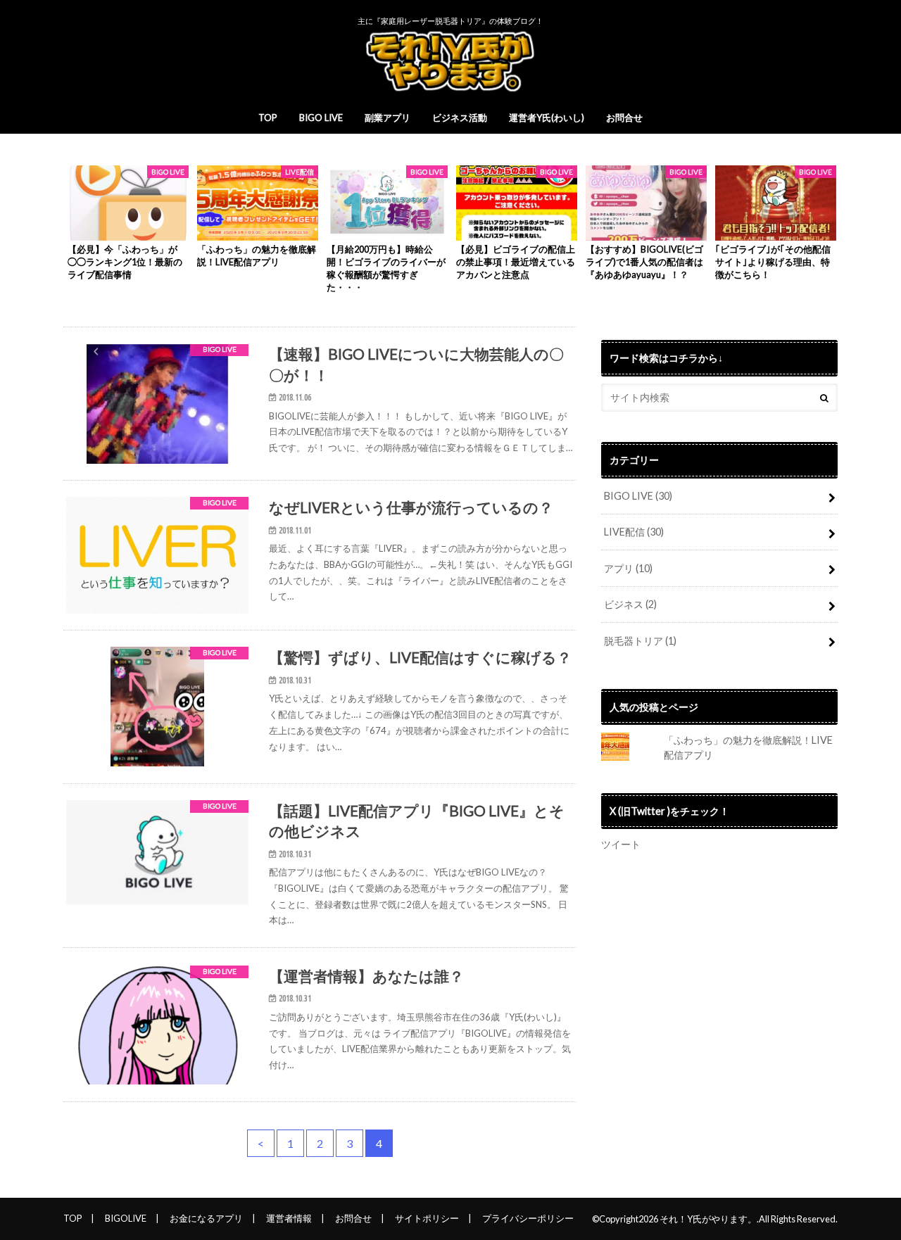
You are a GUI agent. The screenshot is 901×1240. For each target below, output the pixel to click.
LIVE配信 (634, 532)
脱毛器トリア (640, 641)
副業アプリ (387, 117)
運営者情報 (289, 1218)
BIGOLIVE (125, 1218)
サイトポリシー (427, 1218)
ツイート (621, 844)
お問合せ (624, 117)
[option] (128, 224)
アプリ (628, 568)
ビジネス (630, 604)
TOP (267, 117)
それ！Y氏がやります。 (708, 1219)
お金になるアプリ (206, 1218)
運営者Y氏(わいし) (546, 117)
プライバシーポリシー (528, 1218)
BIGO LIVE (321, 117)
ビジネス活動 (459, 117)
